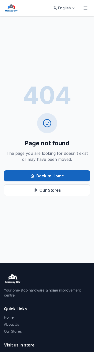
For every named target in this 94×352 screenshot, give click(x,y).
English (64, 8)
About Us (11, 324)
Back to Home (50, 175)
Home (9, 317)
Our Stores (50, 190)
